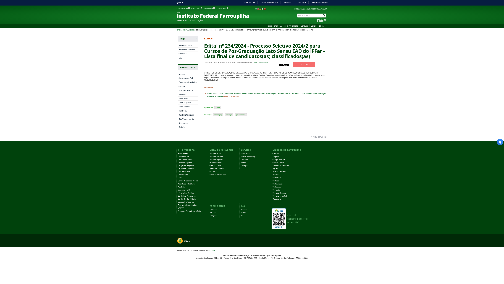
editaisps (229, 115)
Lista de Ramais (184, 172)
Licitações (323, 25)
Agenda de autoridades (186, 184)
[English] (258, 8)
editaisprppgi (218, 115)
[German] (260, 8)
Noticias (244, 209)
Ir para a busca (209, 8)
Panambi (182, 94)
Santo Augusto (184, 102)
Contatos (304, 25)
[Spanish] (265, 8)
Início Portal (273, 25)
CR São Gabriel (278, 162)
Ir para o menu (196, 8)
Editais (313, 25)
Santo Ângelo (184, 106)
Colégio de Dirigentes (186, 165)
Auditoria (181, 187)
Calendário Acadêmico (186, 169)
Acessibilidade (299, 8)
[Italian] (262, 8)
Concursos (182, 53)
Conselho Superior (185, 162)
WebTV (180, 208)
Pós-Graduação (185, 45)
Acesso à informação (269, 3)
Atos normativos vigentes (187, 205)
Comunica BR (250, 3)
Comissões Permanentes (187, 196)
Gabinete (275, 153)
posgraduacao (240, 115)
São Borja (182, 110)
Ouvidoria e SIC (184, 190)
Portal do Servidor (216, 156)
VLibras (324, 8)
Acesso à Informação (289, 25)
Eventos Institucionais (186, 202)
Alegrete (181, 74)
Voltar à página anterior (261, 63)
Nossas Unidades (215, 162)
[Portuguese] (256, 8)
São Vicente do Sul (186, 119)
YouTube (212, 212)
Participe (287, 3)
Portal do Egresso (216, 159)
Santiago (275, 181)
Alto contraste (313, 8)
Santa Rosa (183, 98)
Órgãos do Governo (319, 3)
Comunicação (183, 175)
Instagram (213, 215)
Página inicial (182, 30)
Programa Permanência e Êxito (189, 211)
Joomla (212, 250)
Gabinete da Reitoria (185, 159)
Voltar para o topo (319, 136)
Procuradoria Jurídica (186, 193)
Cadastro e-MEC (184, 156)
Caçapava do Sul (185, 78)
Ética (180, 178)
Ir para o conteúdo (183, 8)
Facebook (213, 209)
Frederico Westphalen (187, 82)
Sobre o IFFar (183, 153)
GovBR (180, 2)
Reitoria (181, 127)
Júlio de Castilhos (185, 90)
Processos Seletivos (186, 49)
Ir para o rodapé (222, 8)
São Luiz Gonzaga (186, 114)
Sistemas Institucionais (217, 175)
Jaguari (181, 86)
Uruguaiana (183, 123)
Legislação (301, 3)
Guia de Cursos (215, 165)
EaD (180, 57)
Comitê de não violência (187, 199)
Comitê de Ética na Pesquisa (188, 181)
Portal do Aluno (215, 153)
